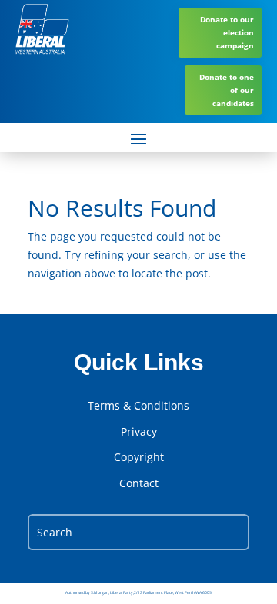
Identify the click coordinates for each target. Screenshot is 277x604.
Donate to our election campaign (227, 32)
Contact (139, 483)
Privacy (139, 432)
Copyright (139, 457)
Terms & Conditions (138, 406)
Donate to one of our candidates (226, 89)
